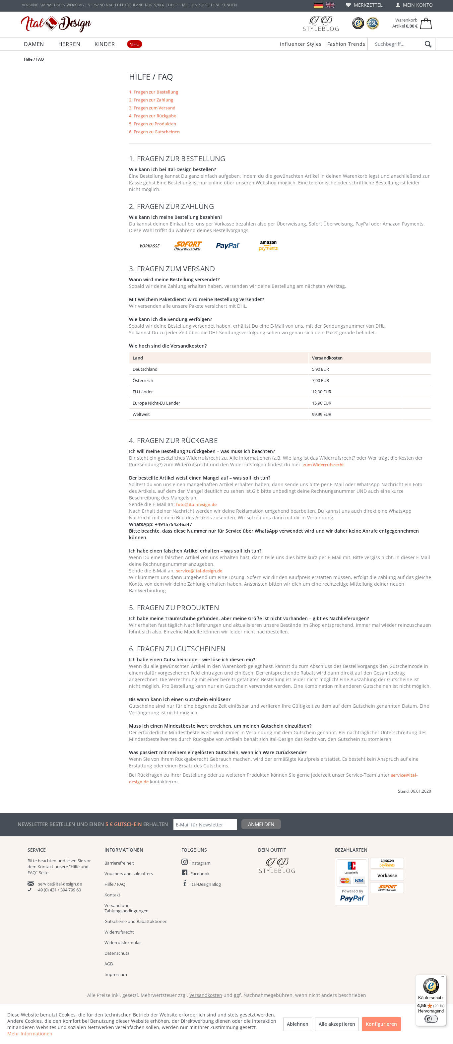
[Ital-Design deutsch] (318, 5)
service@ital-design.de (199, 571)
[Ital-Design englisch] (330, 5)
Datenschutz (116, 953)
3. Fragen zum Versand (152, 107)
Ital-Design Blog (205, 884)
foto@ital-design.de (196, 504)
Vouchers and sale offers (128, 874)
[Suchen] (427, 44)
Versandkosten (205, 995)
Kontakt (112, 895)
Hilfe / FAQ (114, 884)
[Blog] (321, 23)
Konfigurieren (381, 1024)
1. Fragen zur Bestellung (153, 92)
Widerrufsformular (122, 943)
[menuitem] (364, 5)
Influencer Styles (301, 44)
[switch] (431, 1019)
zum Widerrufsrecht (323, 465)
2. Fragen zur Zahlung (151, 100)
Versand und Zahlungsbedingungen (126, 908)
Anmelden (261, 824)
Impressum (115, 974)
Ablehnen (297, 1024)
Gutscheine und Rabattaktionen (135, 921)
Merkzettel (367, 5)
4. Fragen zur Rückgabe (152, 115)
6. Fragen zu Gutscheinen (154, 131)
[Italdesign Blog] (293, 865)
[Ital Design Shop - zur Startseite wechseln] (56, 24)
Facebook (200, 874)
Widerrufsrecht (119, 932)
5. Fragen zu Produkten (152, 123)
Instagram (200, 863)
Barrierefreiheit (119, 863)
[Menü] (442, 978)
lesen (71, 861)
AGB (108, 964)
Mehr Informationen (29, 1033)
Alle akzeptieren (337, 1024)
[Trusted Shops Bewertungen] (358, 23)
